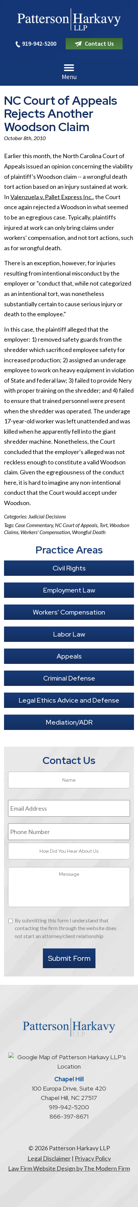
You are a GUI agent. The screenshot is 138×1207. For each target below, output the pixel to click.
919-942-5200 (39, 43)
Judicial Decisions (47, 516)
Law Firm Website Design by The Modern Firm (69, 1168)
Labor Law (69, 634)
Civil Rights (69, 568)
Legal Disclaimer (49, 1158)
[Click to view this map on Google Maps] (69, 1066)
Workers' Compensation (45, 532)
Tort (103, 525)
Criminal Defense (69, 678)
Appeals (69, 656)
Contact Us (99, 43)
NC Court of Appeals (76, 525)
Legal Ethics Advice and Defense (69, 700)
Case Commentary (34, 525)
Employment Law (69, 590)
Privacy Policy (93, 1158)
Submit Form (69, 958)
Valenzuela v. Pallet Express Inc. (51, 196)
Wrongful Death (89, 532)
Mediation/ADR (69, 722)
